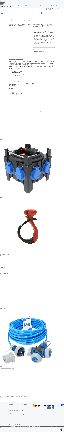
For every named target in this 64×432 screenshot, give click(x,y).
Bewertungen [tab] (14, 59)
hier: (18, 81)
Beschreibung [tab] (11, 59)
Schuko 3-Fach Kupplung (19, 93)
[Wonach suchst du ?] (41, 13)
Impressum (1, 7)
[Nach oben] (0, 427)
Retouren (23, 406)
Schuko (17, 92)
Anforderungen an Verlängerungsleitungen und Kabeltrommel (13, 407)
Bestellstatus (11, 409)
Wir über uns (11, 417)
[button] (60, 13)
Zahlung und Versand (12, 418)
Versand (20, 424)
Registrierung (11, 414)
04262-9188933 (53, 8)
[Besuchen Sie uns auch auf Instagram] (10, 423)
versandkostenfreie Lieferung (40, 51)
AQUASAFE (39, 32)
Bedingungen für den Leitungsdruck (14, 410)
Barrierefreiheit (23, 414)
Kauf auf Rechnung (48, 9)
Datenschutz (5, 7)
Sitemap (23, 411)
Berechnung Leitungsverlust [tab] (19, 59)
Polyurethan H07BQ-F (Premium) (20, 91)
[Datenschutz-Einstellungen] (0, 0)
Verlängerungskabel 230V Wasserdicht (40, 29)
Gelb (16, 94)
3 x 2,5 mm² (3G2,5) (18, 96)
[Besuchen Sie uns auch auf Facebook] (10, 422)
